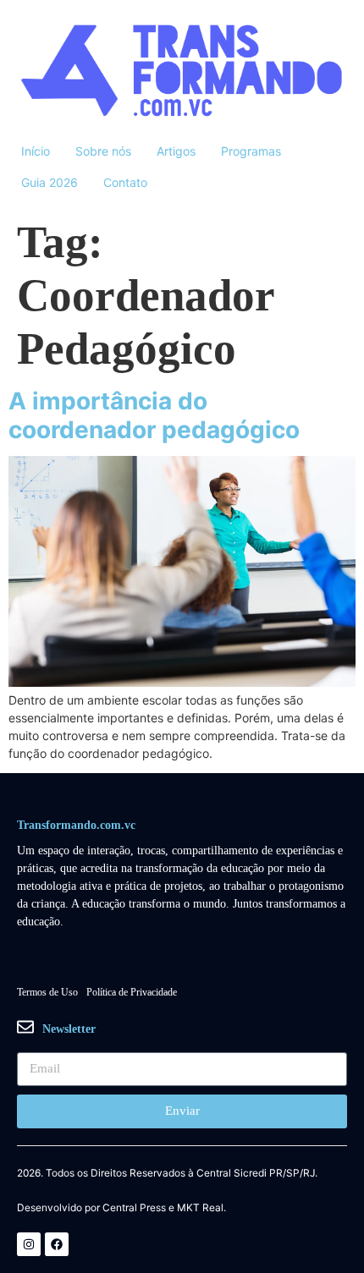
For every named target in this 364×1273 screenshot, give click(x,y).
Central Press (134, 1208)
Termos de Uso (47, 992)
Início (35, 151)
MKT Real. (201, 1208)
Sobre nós (103, 151)
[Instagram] (29, 1244)
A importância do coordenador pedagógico (154, 415)
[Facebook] (57, 1244)
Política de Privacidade (131, 992)
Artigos (176, 151)
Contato (125, 182)
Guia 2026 (49, 182)
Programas (251, 151)
